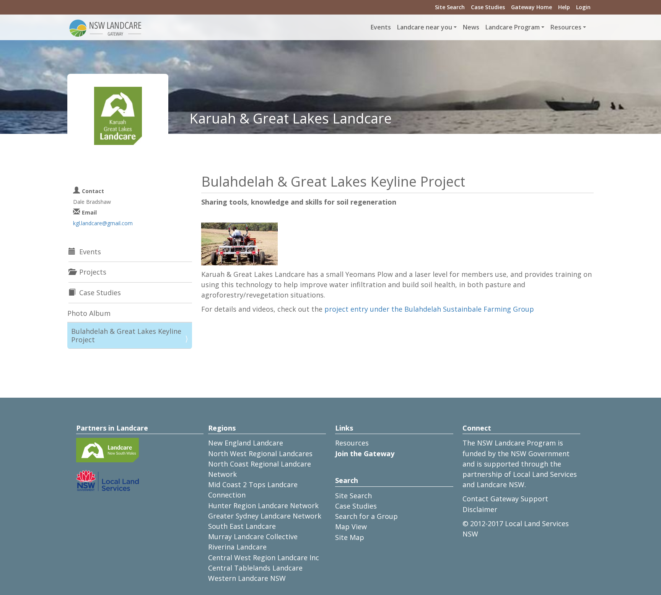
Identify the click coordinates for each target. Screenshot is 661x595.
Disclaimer (479, 509)
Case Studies (488, 7)
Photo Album (89, 313)
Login (583, 7)
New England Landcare (245, 442)
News (471, 27)
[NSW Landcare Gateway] (105, 27)
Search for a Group (366, 516)
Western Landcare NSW (247, 578)
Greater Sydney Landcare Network (264, 515)
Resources (352, 442)
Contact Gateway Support (505, 498)
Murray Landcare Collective (253, 536)
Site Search (450, 7)
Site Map (349, 537)
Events (381, 27)
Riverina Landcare (237, 546)
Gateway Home (531, 7)
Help (564, 7)
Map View (351, 526)
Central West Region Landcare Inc (263, 557)
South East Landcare (242, 526)
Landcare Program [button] (512, 27)
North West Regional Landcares (260, 453)
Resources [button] (565, 27)
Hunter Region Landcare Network (263, 505)
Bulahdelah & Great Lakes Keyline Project (126, 335)
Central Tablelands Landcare (255, 567)
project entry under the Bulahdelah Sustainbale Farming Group (429, 309)
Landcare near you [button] (424, 27)
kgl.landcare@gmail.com (103, 223)
